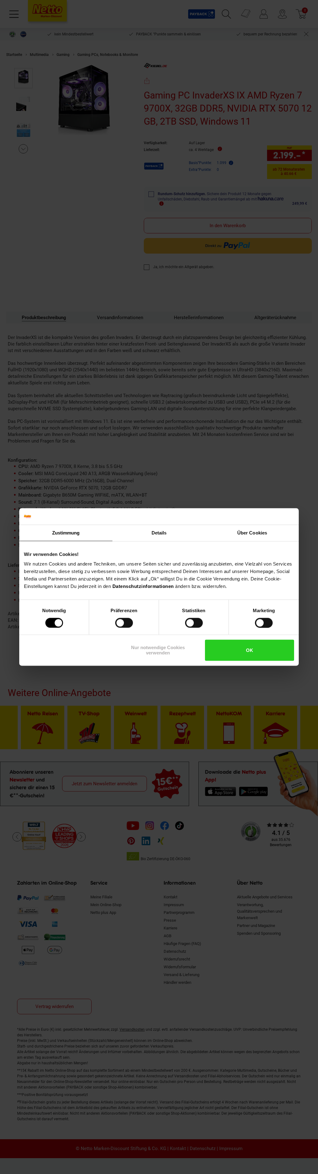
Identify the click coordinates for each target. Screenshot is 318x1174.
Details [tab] (159, 532)
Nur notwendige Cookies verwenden (158, 650)
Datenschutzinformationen (143, 586)
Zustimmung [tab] (66, 532)
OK (249, 650)
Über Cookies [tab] (252, 532)
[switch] (124, 623)
